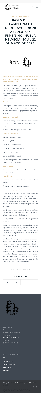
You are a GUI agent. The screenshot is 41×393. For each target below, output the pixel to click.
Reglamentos (7, 367)
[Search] (32, 7)
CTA (4, 358)
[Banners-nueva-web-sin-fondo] (17, 7)
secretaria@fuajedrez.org (11, 337)
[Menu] (37, 6)
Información (6, 371)
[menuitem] (32, 7)
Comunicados (17, 17)
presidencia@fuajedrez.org (11, 332)
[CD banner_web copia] (20, 62)
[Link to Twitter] (30, 386)
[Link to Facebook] (33, 386)
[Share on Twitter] (16, 282)
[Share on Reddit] (33, 282)
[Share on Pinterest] (25, 282)
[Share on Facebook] (7, 282)
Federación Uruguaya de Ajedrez (19, 383)
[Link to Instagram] (36, 386)
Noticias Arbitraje (8, 361)
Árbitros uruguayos (9, 364)
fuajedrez (28, 269)
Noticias (26, 17)
